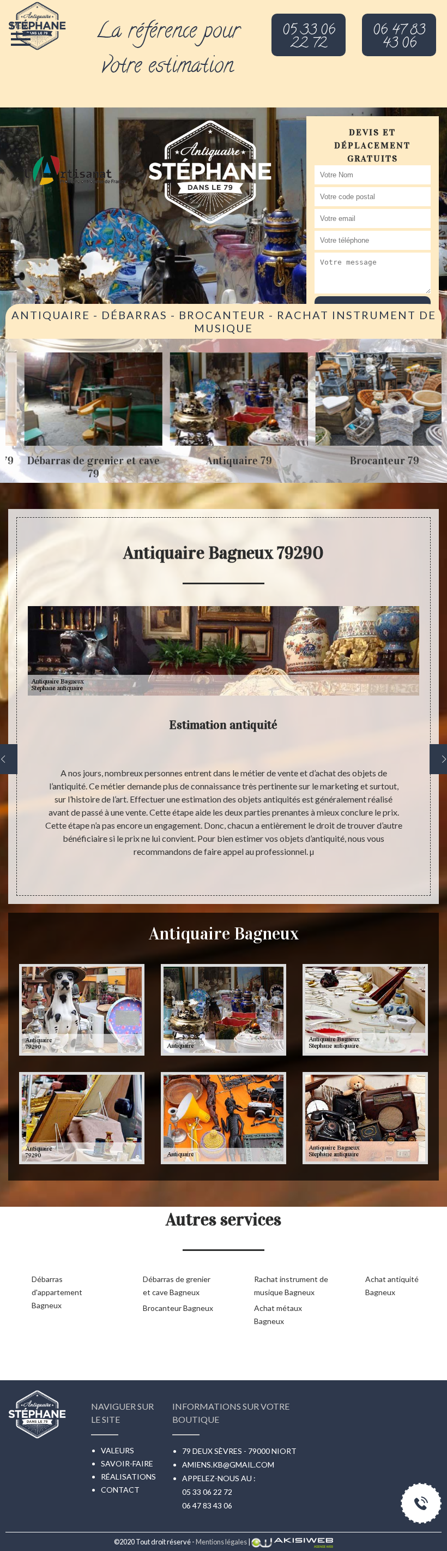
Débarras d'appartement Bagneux (57, 1292)
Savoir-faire (127, 1463)
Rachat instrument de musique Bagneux (291, 1285)
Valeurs (117, 1450)
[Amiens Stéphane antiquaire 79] (37, 24)
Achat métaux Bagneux (278, 1314)
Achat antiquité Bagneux (392, 1285)
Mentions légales (221, 1541)
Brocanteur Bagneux (178, 1308)
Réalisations (128, 1476)
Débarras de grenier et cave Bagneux (176, 1285)
